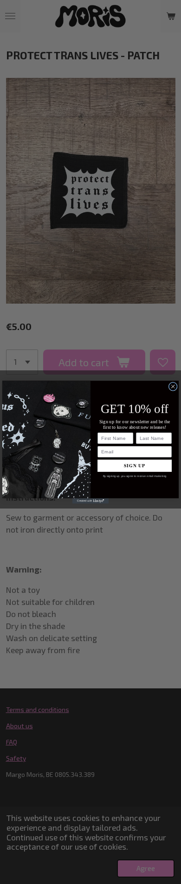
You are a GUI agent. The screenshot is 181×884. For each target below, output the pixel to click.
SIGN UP (134, 465)
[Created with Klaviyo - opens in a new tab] (90, 500)
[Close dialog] (173, 386)
